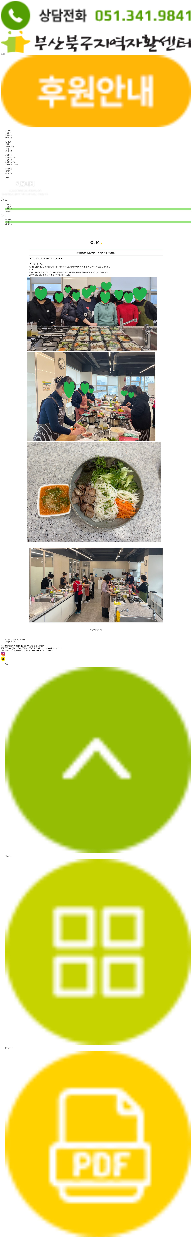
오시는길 (8, 151)
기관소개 (8, 131)
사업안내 (8, 133)
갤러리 (8, 171)
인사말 (8, 142)
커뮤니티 (8, 135)
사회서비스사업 (11, 164)
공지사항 (8, 169)
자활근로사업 (10, 157)
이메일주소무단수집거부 (15, 640)
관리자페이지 (10, 642)
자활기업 (8, 160)
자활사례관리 (10, 162)
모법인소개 (9, 146)
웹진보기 (8, 138)
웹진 (7, 177)
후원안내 (8, 173)
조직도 (8, 149)
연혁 (7, 144)
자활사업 (8, 155)
